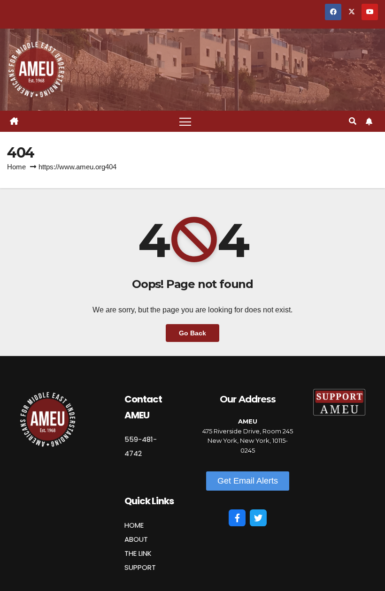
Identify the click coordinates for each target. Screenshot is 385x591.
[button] (352, 121)
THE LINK (138, 553)
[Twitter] (258, 517)
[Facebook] (237, 517)
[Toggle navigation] (185, 121)
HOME (134, 525)
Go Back (192, 333)
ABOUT (136, 539)
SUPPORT (140, 567)
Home (16, 167)
